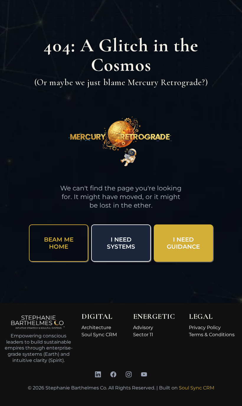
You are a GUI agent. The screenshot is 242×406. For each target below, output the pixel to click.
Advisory (143, 327)
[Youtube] (144, 374)
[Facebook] (113, 374)
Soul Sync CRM (99, 334)
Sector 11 (143, 334)
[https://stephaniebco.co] (38, 322)
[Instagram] (128, 374)
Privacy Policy (205, 327)
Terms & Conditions (212, 334)
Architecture (96, 327)
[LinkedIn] (98, 374)
